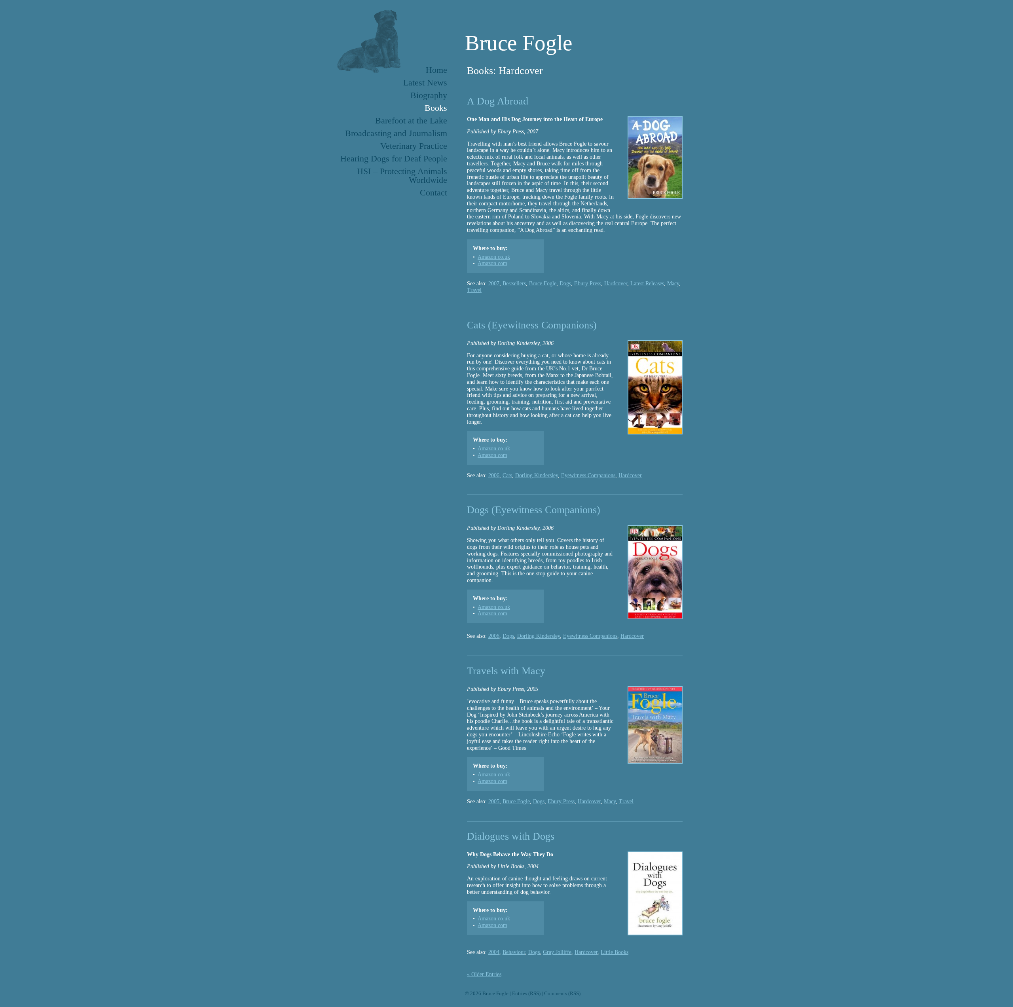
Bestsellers (514, 283)
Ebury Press (587, 283)
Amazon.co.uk (494, 257)
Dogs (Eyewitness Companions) (533, 510)
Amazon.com (492, 263)
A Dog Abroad (497, 101)
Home (436, 70)
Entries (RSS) (526, 993)
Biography (428, 95)
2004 (493, 952)
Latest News (425, 82)
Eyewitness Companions (588, 475)
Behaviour (514, 952)
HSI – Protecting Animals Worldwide (402, 175)
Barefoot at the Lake (411, 120)
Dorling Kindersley (536, 475)
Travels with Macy (506, 671)
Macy (673, 283)
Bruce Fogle (518, 43)
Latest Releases (647, 283)
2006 (493, 475)
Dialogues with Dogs (510, 836)
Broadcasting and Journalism (396, 133)
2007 (493, 283)
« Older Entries (484, 974)
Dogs (565, 283)
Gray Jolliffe (557, 952)
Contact (433, 192)
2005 (493, 801)
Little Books (614, 952)
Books (436, 108)
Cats (507, 475)
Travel (474, 290)
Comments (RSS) (562, 993)
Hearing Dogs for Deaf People (393, 158)
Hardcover (615, 283)
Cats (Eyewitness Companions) (532, 325)
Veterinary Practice (413, 146)
